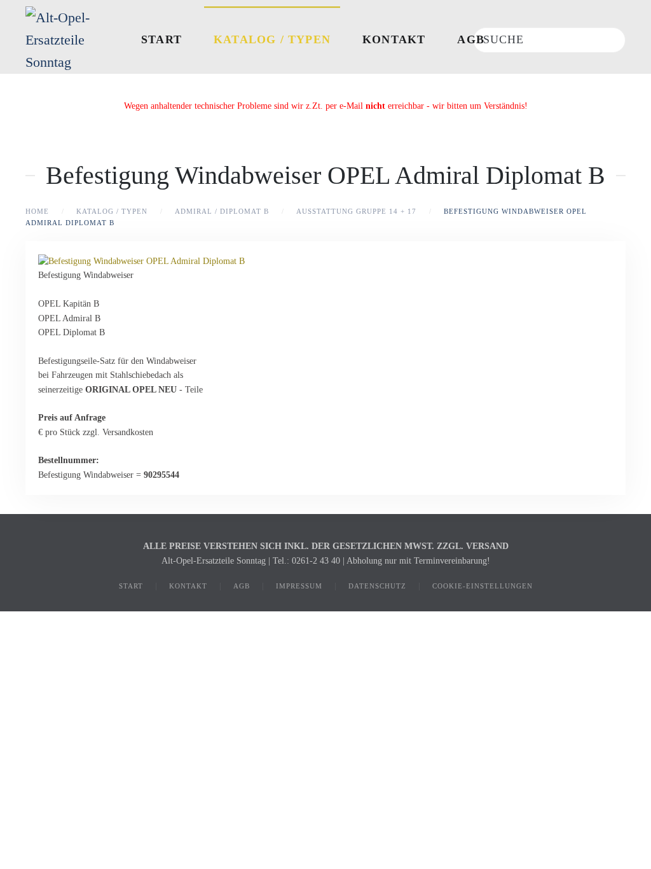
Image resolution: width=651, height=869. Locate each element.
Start (161, 39)
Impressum (299, 586)
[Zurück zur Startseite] (70, 40)
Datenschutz (377, 586)
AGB (470, 39)
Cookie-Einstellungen (482, 586)
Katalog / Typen (272, 39)
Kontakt (393, 39)
